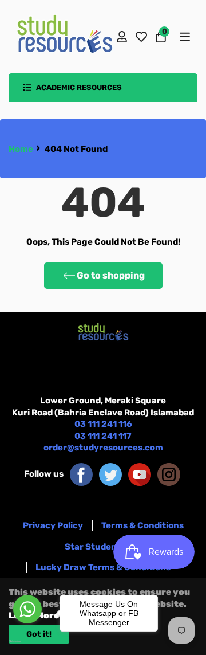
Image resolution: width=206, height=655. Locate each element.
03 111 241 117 (103, 436)
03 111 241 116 (103, 424)
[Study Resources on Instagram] (168, 474)
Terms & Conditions (142, 525)
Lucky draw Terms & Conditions (103, 567)
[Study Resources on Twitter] (110, 474)
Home (21, 149)
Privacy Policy (53, 525)
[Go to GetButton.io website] (27, 641)
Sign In (122, 36)
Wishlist (141, 36)
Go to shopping (111, 275)
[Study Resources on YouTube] (139, 474)
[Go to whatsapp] (27, 609)
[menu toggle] (184, 36)
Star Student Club (103, 547)
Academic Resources (78, 87)
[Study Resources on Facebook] (81, 474)
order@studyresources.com (103, 447)
